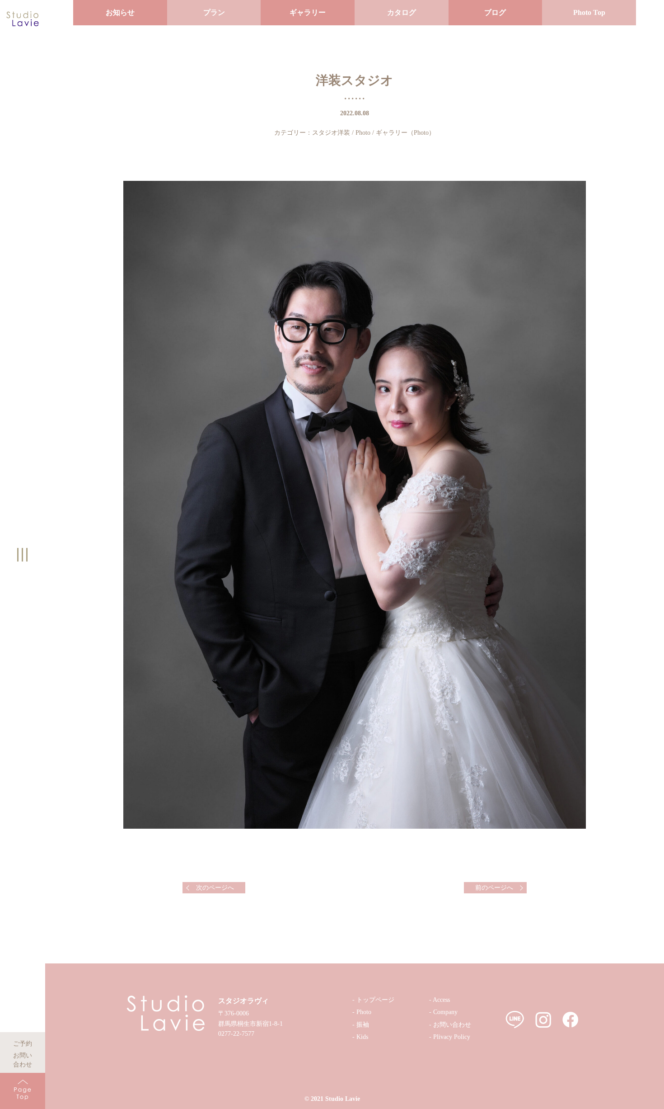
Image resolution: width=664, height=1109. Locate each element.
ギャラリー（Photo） (405, 132)
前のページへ (494, 887)
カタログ (401, 12)
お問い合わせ (22, 1054)
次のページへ (215, 887)
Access (441, 999)
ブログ (495, 12)
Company (445, 1012)
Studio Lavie (342, 1098)
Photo (362, 132)
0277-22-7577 (236, 1033)
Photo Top (589, 12)
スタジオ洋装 (331, 132)
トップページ (375, 999)
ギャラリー (308, 12)
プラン (214, 12)
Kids (362, 1036)
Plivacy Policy (451, 1036)
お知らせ (120, 12)
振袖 (362, 1024)
